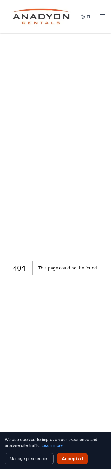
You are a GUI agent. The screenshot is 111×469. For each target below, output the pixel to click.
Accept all (72, 458)
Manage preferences (29, 458)
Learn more (52, 445)
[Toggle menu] (102, 16)
